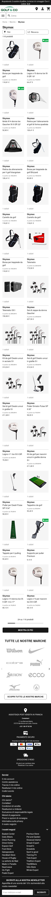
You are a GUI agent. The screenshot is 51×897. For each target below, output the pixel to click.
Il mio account (8, 778)
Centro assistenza (10, 781)
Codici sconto (8, 790)
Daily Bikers (7, 836)
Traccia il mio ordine (11, 784)
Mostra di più (25, 630)
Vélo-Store (31, 866)
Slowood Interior (33, 839)
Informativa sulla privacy (12, 821)
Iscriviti (41, 892)
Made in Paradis (9, 863)
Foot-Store (6, 848)
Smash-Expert (32, 842)
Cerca (13, 15)
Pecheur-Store (32, 833)
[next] (49, 669)
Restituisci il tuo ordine (25, 765)
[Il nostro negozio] (37, 9)
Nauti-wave (7, 866)
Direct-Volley (7, 842)
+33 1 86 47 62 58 (25, 726)
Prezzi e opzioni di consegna (14, 818)
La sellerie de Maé (10, 860)
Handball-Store (8, 854)
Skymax (6, 70)
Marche (13, 22)
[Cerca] (9, 15)
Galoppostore (8, 851)
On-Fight (6, 869)
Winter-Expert (32, 869)
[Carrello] (49, 9)
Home (4, 22)
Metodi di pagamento (11, 815)
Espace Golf (7, 845)
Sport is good (32, 851)
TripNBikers (31, 863)
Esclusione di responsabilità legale (17, 812)
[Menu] (3, 16)
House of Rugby (9, 857)
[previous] (1, 669)
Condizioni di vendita (11, 806)
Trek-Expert (31, 857)
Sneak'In (30, 845)
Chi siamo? (7, 800)
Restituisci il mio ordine (12, 787)
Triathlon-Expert (33, 860)
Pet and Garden (33, 836)
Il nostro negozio (9, 824)
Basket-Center (8, 833)
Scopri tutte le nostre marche (25, 696)
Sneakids (30, 848)
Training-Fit (31, 854)
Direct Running (8, 839)
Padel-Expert (7, 873)
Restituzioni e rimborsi (12, 809)
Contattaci (25, 718)
